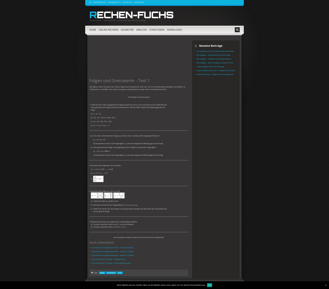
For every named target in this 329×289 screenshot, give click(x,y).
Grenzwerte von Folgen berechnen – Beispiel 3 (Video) (112, 247)
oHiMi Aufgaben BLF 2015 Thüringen (211, 66)
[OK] (326, 285)
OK (209, 285)
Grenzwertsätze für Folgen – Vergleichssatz (108, 259)
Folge (102, 273)
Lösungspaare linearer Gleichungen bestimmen (215, 51)
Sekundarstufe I (100, 2)
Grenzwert (111, 273)
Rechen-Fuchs (131, 14)
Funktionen (156, 29)
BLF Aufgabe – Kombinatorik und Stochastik (213, 55)
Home (92, 29)
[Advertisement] (138, 58)
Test (119, 273)
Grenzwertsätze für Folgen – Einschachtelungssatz (111, 263)
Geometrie (127, 29)
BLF (90, 2)
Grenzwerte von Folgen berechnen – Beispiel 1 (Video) (112, 255)
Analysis (141, 29)
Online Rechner (108, 29)
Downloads (174, 29)
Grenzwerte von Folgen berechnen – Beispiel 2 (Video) (112, 251)
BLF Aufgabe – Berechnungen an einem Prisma (215, 63)
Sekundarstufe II (114, 2)
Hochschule (127, 2)
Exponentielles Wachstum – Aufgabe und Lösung (216, 70)
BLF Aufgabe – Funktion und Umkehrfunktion (214, 59)
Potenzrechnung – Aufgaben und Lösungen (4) (215, 74)
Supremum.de (139, 2)
